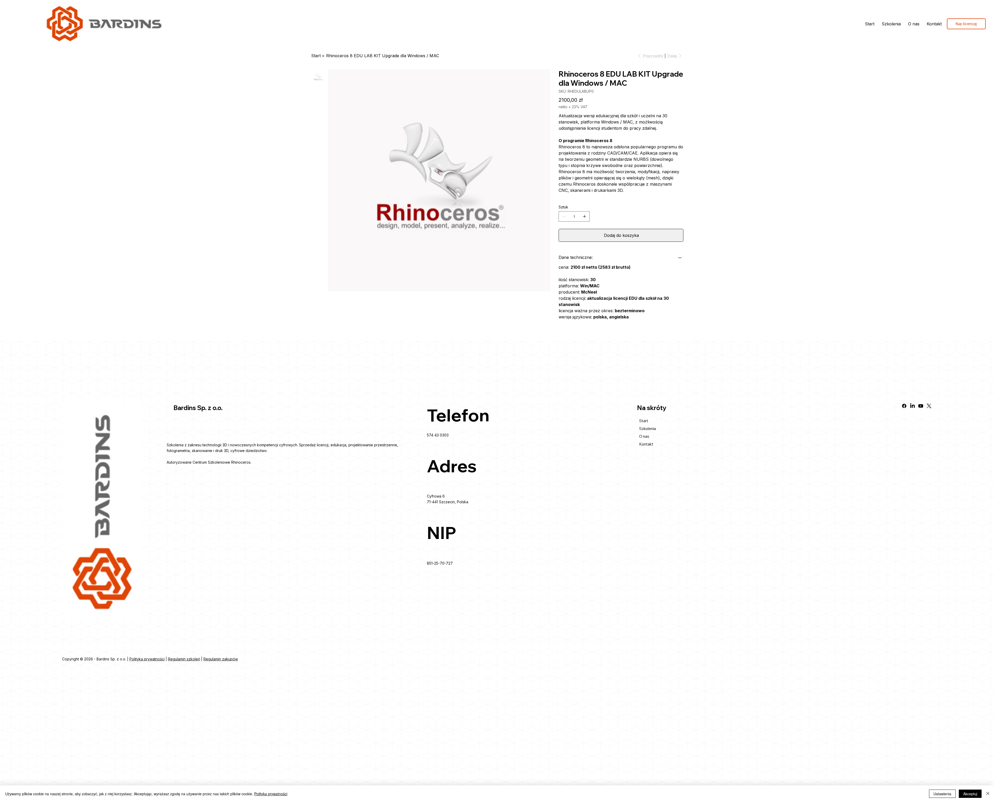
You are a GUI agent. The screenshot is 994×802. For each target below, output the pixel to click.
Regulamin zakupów (220, 659)
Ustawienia (942, 793)
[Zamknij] (988, 794)
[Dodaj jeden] (584, 216)
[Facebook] (904, 406)
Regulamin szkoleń (184, 659)
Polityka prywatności (147, 659)
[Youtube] (921, 406)
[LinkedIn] (912, 406)
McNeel (589, 292)
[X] (929, 406)
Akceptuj (970, 793)
